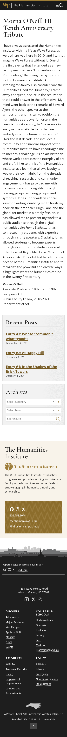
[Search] (58, 418)
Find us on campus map (24, 526)
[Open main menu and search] (59, 5)
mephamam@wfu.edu (23, 521)
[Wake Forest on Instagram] (40, 600)
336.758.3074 (18, 515)
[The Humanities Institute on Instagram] (17, 509)
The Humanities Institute (30, 5)
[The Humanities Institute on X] (24, 509)
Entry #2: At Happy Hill (25, 352)
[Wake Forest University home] (6, 5)
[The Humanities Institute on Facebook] (12, 509)
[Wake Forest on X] (33, 600)
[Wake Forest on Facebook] (26, 600)
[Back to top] (33, 726)
